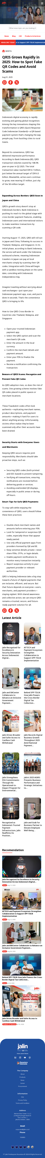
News (6, 36)
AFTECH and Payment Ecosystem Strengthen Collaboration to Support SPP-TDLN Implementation (21, 913)
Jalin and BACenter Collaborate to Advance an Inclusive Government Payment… (22, 946)
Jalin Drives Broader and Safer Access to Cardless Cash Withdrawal (19, 1019)
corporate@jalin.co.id (22, 1129)
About (22, 1074)
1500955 (22, 1137)
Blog (14, 36)
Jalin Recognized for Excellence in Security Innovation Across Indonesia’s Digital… (20, 880)
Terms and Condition (22, 1103)
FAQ (22, 1097)
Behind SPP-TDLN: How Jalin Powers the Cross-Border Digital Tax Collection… (22, 978)
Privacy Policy (22, 1100)
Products (22, 1077)
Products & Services (33, 36)
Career (22, 1083)
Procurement (22, 1086)
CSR (20, 36)
